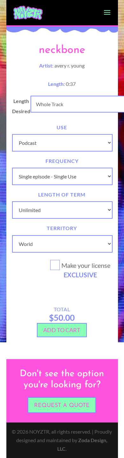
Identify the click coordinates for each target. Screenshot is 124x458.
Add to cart (61, 329)
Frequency (62, 161)
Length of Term (62, 194)
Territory (62, 228)
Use (62, 127)
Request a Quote (62, 406)
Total (62, 309)
